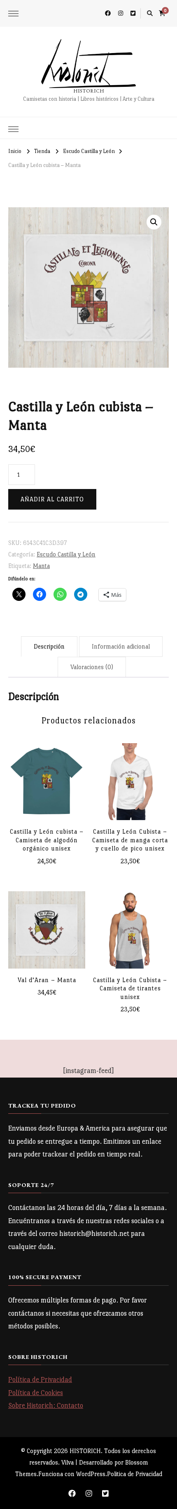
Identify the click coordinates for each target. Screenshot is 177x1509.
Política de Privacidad (40, 1380)
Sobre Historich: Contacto (45, 1405)
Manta (41, 565)
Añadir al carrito (52, 499)
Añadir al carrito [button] (47, 924)
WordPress (90, 1473)
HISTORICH (88, 91)
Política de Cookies (35, 1393)
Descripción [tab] (49, 646)
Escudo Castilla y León (66, 554)
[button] (154, 222)
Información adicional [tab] (121, 646)
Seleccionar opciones (47, 784)
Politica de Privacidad (134, 1473)
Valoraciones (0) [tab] (91, 666)
